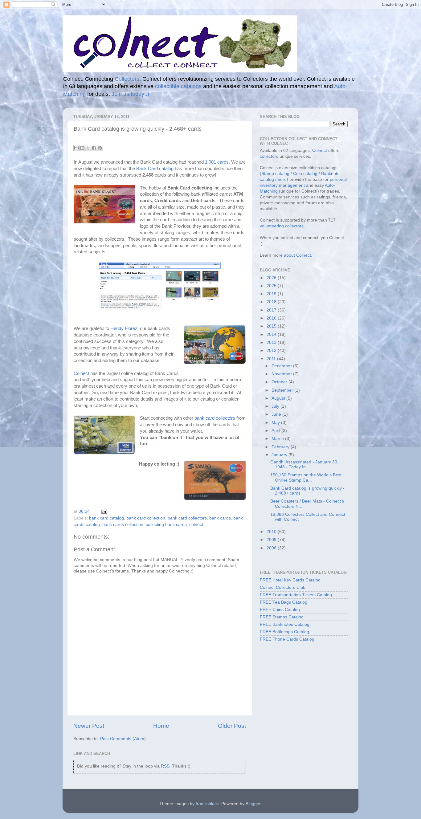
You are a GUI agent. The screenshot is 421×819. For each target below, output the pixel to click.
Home (161, 726)
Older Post (232, 726)
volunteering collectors (282, 226)
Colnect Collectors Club (282, 587)
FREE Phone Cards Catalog (287, 639)
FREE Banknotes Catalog (284, 624)
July (276, 406)
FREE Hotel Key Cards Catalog (290, 580)
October (280, 382)
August (279, 398)
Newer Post (88, 726)
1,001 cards (217, 162)
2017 (272, 310)
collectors (269, 156)
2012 (272, 350)
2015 (272, 326)
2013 (272, 342)
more (281, 179)
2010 (272, 531)
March (278, 438)
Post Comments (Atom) (123, 738)
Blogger (253, 803)
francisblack (207, 803)
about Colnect (297, 255)
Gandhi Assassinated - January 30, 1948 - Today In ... (304, 464)
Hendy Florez (123, 328)
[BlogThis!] (82, 148)
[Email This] (76, 148)
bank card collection (145, 518)
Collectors (127, 79)
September (283, 390)
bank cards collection (122, 524)
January (280, 455)
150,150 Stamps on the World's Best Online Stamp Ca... (305, 477)
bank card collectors (215, 418)
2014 (272, 334)
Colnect (81, 373)
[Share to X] (88, 148)
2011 (272, 359)
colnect (196, 524)
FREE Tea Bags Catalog (283, 602)
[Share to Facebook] (94, 148)
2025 (272, 285)
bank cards (220, 518)
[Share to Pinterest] (100, 148)
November (282, 374)
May (276, 422)
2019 (272, 293)
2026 (272, 277)
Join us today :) (130, 94)
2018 (272, 301)
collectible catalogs (178, 86)
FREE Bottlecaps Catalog (284, 632)
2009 (272, 539)
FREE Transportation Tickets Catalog (296, 595)
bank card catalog (106, 518)
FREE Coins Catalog (280, 609)
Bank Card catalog (155, 168)
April (276, 430)
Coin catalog (305, 173)
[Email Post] (103, 511)
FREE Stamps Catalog (282, 617)
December (282, 366)
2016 (272, 318)
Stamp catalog (275, 173)
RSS (165, 766)
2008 (272, 548)
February (281, 447)
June (277, 414)
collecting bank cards (166, 524)
